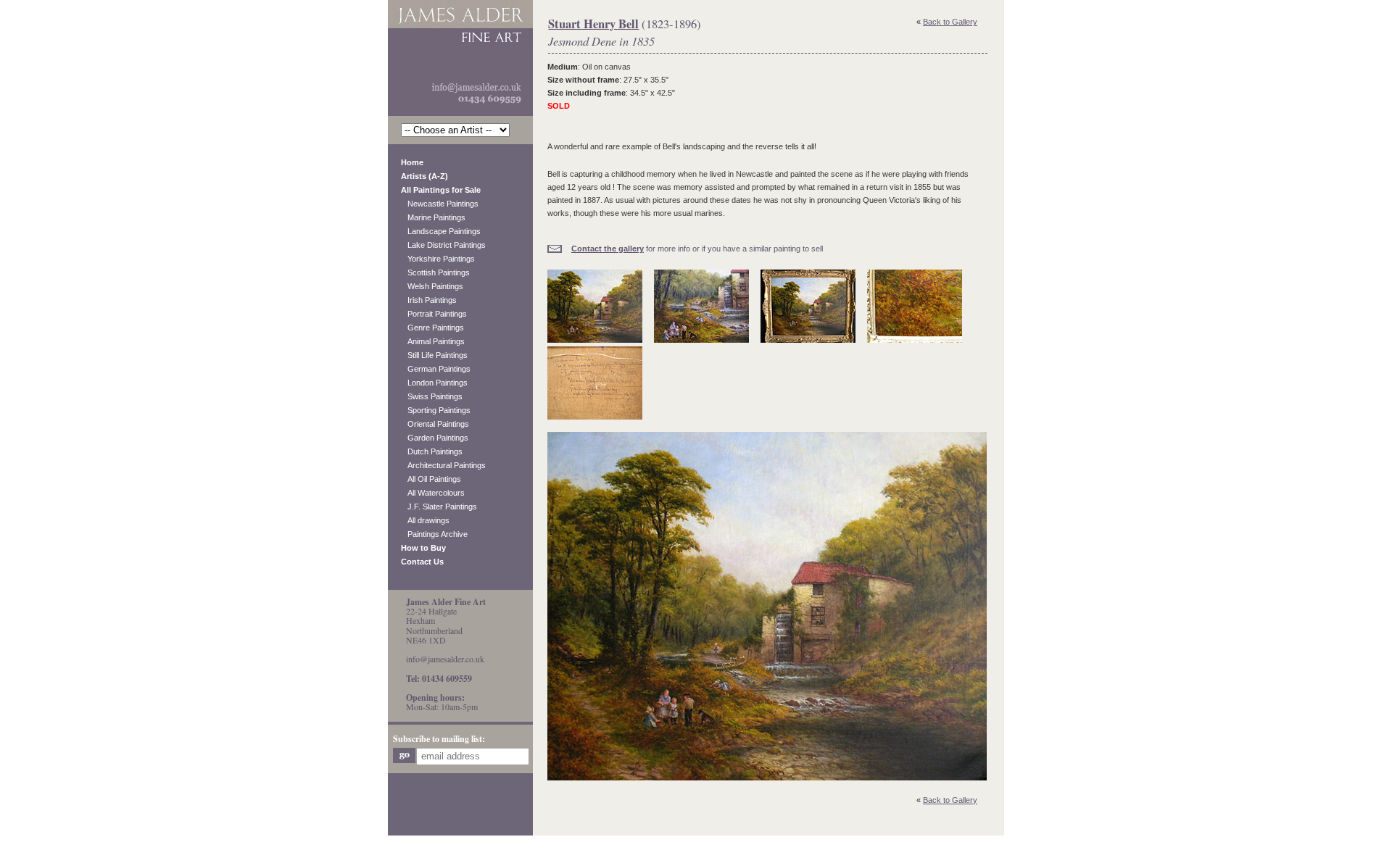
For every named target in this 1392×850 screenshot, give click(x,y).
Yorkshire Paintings (438, 258)
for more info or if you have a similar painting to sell (697, 248)
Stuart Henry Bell (593, 24)
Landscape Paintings (441, 231)
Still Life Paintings (434, 355)
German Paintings (436, 368)
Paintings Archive (434, 534)
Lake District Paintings (443, 245)
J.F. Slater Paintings (439, 506)
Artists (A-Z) (424, 176)
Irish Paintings (429, 300)
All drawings (425, 520)
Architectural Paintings (443, 465)
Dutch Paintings (432, 451)
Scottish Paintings (435, 272)
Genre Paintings (432, 327)
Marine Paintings (433, 217)
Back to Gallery (950, 21)
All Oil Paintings (431, 479)
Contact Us (422, 561)
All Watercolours (433, 492)
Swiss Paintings (432, 396)
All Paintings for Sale (441, 190)
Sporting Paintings (436, 410)
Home (412, 162)
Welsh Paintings (432, 286)
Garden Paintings (434, 437)
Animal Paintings (433, 341)
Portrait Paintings (434, 313)
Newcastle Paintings (439, 203)
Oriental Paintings (435, 424)
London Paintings (434, 382)
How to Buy (423, 547)
